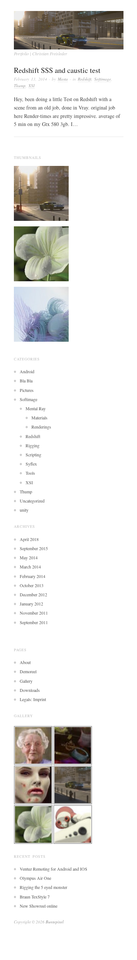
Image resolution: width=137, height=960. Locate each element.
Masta (63, 79)
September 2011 (34, 622)
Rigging (32, 445)
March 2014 (30, 567)
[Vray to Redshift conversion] (41, 192)
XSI (31, 85)
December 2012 (33, 594)
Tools (30, 473)
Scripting (33, 454)
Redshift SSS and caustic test (57, 70)
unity (24, 510)
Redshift (84, 79)
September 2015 (34, 548)
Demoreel (28, 671)
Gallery (26, 681)
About (25, 662)
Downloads (30, 690)
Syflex (31, 464)
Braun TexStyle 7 (35, 897)
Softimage (102, 79)
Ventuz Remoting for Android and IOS (53, 869)
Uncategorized (32, 501)
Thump (20, 85)
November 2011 (34, 613)
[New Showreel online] (41, 313)
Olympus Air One (35, 878)
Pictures (27, 390)
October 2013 (31, 585)
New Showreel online (38, 906)
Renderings (41, 427)
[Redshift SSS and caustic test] (41, 253)
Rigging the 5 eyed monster (43, 887)
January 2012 (31, 604)
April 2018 (29, 539)
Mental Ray (36, 408)
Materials (39, 417)
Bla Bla (26, 380)
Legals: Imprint (33, 699)
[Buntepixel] (68, 28)
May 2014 (29, 557)
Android (27, 371)
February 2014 (32, 576)
